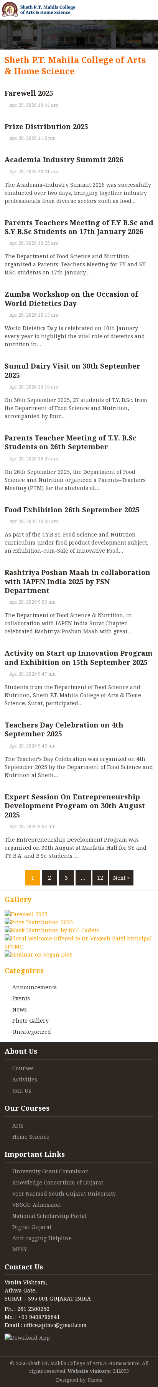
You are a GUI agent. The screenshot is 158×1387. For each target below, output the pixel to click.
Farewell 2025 (29, 93)
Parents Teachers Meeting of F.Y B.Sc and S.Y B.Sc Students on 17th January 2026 (79, 227)
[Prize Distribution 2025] (39, 922)
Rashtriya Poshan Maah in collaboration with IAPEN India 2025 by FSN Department (77, 581)
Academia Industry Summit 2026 (64, 159)
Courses (23, 1068)
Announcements (34, 987)
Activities (24, 1079)
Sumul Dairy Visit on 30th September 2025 (72, 370)
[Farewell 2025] (26, 914)
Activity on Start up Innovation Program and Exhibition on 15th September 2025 (79, 657)
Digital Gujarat (31, 1227)
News (19, 1009)
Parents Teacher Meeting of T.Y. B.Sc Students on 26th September (71, 442)
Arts (17, 1125)
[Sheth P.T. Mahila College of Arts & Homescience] (38, 9)
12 (100, 877)
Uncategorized (31, 1031)
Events (21, 998)
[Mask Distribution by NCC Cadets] (52, 930)
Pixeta (95, 1379)
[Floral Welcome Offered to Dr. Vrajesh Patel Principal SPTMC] (79, 938)
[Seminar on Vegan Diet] (38, 954)
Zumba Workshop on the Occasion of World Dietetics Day (71, 298)
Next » (121, 877)
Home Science (30, 1136)
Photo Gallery (30, 1020)
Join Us (21, 1090)
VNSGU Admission (36, 1204)
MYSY (19, 1249)
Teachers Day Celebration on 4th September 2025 (64, 729)
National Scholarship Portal (49, 1215)
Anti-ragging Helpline (42, 1238)
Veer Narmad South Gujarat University (64, 1193)
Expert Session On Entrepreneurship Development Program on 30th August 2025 (75, 805)
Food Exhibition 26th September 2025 (72, 509)
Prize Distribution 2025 (46, 126)
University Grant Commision (50, 1171)
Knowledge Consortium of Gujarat (57, 1182)
